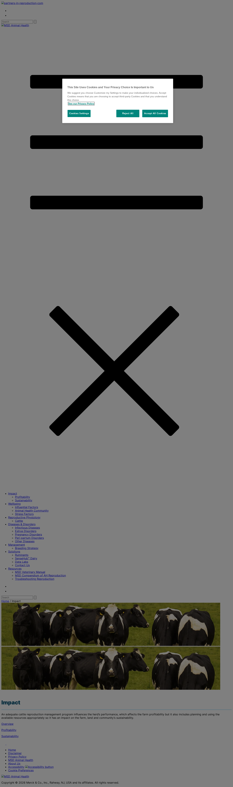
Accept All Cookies (155, 113)
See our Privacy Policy (81, 103)
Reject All (128, 113)
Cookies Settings (79, 113)
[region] (117, 101)
